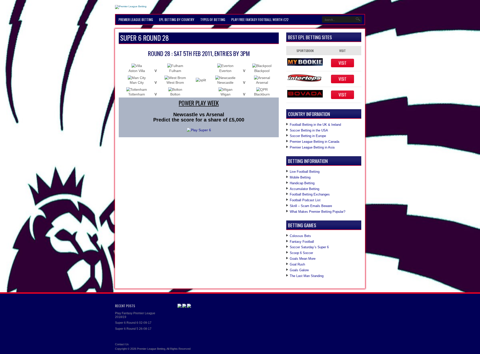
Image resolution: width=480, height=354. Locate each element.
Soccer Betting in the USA (309, 130)
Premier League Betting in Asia (312, 147)
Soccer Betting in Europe (308, 136)
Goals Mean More (303, 258)
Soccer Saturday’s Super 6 (309, 247)
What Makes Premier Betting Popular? (317, 212)
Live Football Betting (305, 172)
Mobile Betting (300, 177)
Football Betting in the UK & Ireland (315, 124)
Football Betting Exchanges (310, 194)
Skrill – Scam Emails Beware (311, 206)
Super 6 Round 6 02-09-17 (133, 322)
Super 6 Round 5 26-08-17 (133, 328)
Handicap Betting (302, 183)
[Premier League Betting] (130, 6)
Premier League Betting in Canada (314, 142)
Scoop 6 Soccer (301, 253)
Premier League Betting (151, 348)
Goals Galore (299, 270)
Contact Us (122, 344)
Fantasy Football (302, 242)
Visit (342, 63)
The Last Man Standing (307, 276)
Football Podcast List (305, 200)
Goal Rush (297, 264)
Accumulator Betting (304, 189)
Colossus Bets (300, 236)
